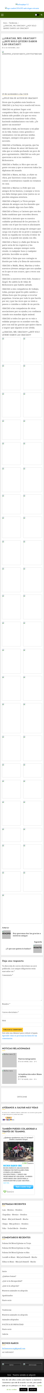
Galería (5, 1334)
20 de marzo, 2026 (26, 1062)
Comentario (7, 975)
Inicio (4, 1271)
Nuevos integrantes (27, 1059)
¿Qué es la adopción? (10, 1286)
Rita (27, 1252)
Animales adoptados (10, 1319)
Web (4, 1020)
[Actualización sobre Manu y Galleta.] (9, 1076)
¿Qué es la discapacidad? (12, 1281)
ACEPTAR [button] (33, 1390)
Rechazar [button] (23, 1390)
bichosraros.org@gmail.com (13, 1348)
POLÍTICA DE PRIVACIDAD (12, 1324)
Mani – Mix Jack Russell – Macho (15, 1219)
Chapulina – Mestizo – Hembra (14, 1214)
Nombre (6, 1004)
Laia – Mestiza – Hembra (12, 1210)
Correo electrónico (10, 1012)
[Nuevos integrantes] (9, 1060)
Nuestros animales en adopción (15, 1290)
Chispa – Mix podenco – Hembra (15, 1224)
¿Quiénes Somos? (9, 1276)
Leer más (31, 1385)
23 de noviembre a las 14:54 (15, 94)
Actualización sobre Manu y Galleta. (30, 1075)
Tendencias (6, 1310)
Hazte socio (6, 1300)
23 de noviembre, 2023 (12, 48)
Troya (28, 1243)
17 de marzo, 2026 (26, 1079)
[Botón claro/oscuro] (37, 15)
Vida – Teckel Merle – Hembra (14, 1228)
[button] (2, 15)
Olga (28, 1248)
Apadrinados (7, 1295)
